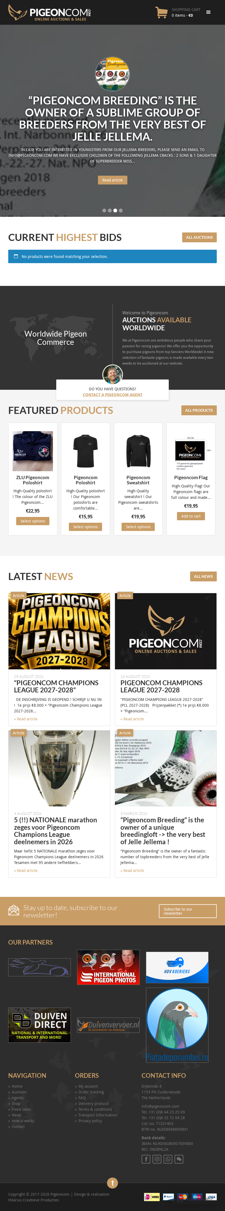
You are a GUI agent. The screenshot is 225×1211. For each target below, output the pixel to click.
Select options (33, 521)
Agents (18, 1097)
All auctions (199, 237)
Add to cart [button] (191, 516)
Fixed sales (21, 1109)
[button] (195, 1198)
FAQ (82, 1097)
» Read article (26, 718)
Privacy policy (90, 1120)
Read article (112, 180)
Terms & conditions (95, 1109)
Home (17, 1086)
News (16, 1115)
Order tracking (91, 1092)
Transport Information (97, 1115)
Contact (18, 1126)
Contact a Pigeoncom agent (112, 394)
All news (203, 576)
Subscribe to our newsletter (178, 911)
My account (88, 1086)
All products (199, 410)
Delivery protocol (93, 1103)
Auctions (19, 1092)
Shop (16, 1103)
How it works (23, 1120)
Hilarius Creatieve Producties (33, 1200)
